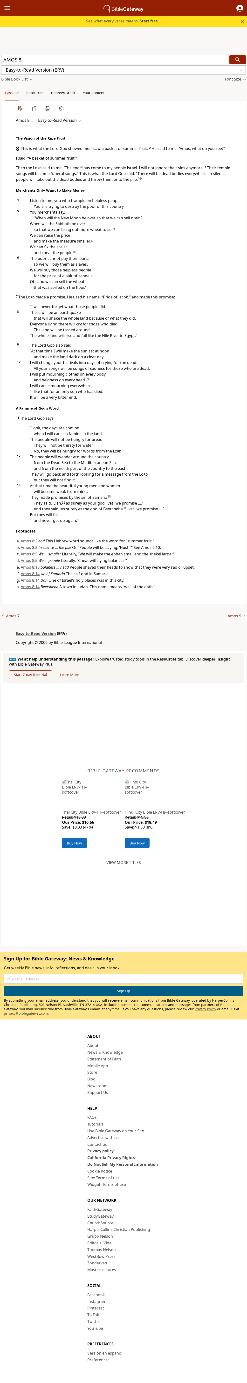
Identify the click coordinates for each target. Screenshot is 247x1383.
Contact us (97, 1144)
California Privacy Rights (111, 1157)
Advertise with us (103, 1137)
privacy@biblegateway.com (26, 1013)
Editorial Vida (99, 1243)
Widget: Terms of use (106, 1184)
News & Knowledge (105, 1052)
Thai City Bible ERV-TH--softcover (91, 812)
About (92, 1045)
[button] (239, 8)
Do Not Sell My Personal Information (122, 1164)
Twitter (93, 1321)
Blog (91, 1079)
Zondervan (97, 1263)
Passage (12, 92)
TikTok (93, 1314)
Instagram (96, 1301)
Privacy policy (100, 1151)
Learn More (69, 674)
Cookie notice (99, 1171)
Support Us (97, 1092)
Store (92, 1072)
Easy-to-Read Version (36, 633)
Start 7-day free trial (30, 674)
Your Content (93, 92)
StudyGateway (100, 1216)
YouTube (95, 1328)
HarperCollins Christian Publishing (118, 1229)
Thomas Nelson (101, 1249)
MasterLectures (101, 1269)
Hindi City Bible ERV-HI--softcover (155, 812)
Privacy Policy (205, 1009)
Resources (34, 92)
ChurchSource (100, 1223)
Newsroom (97, 1085)
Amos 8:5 (29, 554)
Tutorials (95, 1124)
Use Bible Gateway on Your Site (115, 1130)
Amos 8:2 (29, 541)
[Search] (237, 59)
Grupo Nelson (100, 1236)
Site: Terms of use (103, 1178)
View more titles (123, 862)
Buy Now (74, 843)
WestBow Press (101, 1256)
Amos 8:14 (30, 573)
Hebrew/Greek (63, 92)
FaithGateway (99, 1209)
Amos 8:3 (29, 547)
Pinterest (95, 1308)
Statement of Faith (104, 1059)
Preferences (98, 1360)
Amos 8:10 (30, 567)
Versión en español (104, 1353)
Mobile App (97, 1065)
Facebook (96, 1294)
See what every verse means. (122, 21)
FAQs (92, 1117)
